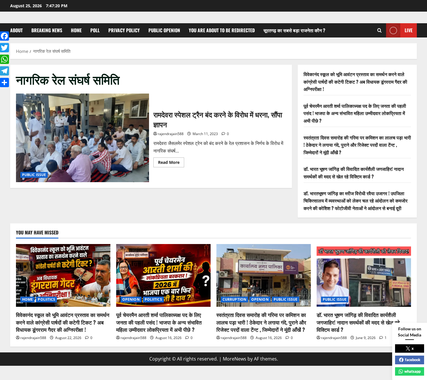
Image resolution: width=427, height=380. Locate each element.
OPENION (131, 299)
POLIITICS (46, 299)
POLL (95, 30)
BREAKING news (46, 30)
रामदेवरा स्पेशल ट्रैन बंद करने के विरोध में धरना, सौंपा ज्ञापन (82, 138)
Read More (171, 163)
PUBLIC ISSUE (34, 174)
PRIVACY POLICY (124, 30)
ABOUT (16, 30)
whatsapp (412, 371)
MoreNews (234, 359)
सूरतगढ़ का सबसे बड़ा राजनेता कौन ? (294, 30)
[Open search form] (379, 30)
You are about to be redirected (222, 30)
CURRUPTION (234, 299)
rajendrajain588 (171, 133)
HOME (76, 30)
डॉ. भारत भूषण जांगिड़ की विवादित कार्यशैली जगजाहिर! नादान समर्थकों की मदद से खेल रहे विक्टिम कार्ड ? (354, 172)
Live (408, 30)
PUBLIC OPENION (164, 30)
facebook (412, 359)
